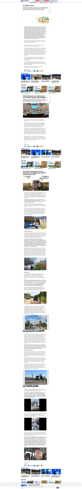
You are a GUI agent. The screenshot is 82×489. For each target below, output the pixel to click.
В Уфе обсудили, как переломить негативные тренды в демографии (33, 2)
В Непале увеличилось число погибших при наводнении (53, 2)
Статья (22, 2)
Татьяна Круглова (26, 141)
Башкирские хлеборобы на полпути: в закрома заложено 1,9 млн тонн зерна (43, 2)
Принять (58, 487)
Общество (24, 94)
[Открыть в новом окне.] (26, 71)
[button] (48, 322)
